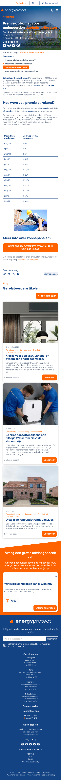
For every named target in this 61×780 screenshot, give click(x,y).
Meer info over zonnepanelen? (19, 63)
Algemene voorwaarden (16, 775)
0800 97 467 (31, 718)
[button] (21, 3)
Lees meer (49, 377)
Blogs (15, 52)
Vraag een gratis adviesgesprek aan (22, 71)
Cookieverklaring (48, 775)
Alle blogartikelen (47, 295)
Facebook (22, 259)
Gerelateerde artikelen (16, 67)
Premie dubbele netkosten (32, 52)
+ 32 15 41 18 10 (30, 689)
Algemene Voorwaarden (13, 646)
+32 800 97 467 (30, 665)
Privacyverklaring (33, 775)
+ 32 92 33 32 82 (30, 677)
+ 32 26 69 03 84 (30, 701)
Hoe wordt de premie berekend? (20, 60)
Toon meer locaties (30, 706)
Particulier (20, 3)
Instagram (34, 259)
